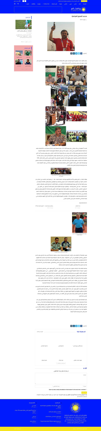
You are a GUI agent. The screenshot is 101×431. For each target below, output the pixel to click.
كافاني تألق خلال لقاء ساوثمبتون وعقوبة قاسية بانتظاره (50, 406)
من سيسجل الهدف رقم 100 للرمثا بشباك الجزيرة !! (50, 421)
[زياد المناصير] (84, 207)
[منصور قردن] (61, 339)
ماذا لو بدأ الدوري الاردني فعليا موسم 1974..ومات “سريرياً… (25, 411)
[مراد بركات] (61, 353)
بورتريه (38, 4)
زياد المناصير (78, 206)
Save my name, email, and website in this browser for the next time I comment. (67, 389)
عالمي (65, 4)
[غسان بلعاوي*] (19, 53)
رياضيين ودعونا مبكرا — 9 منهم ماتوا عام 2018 (44, 206)
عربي (71, 4)
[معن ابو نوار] (44, 353)
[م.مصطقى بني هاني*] (77, 339)
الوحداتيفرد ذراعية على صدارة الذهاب (53, 416)
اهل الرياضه (54, 4)
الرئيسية (84, 4)
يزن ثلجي (34, 416)
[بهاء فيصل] (28, 53)
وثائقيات (33, 4)
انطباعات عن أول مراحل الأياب (74, 1)
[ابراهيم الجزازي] (28, 61)
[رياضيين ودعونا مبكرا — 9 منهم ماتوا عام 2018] (57, 207)
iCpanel (15, 429)
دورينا (60, 4)
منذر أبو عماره (33, 421)
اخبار (80, 4)
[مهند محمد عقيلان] (77, 353)
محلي (75, 4)
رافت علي (34, 406)
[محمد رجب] (19, 61)
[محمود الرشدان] (44, 339)
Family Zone (46, 4)
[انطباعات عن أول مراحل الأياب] (23, 24)
